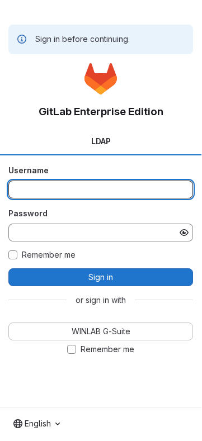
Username (28, 170)
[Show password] (184, 232)
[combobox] (36, 423)
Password (28, 213)
